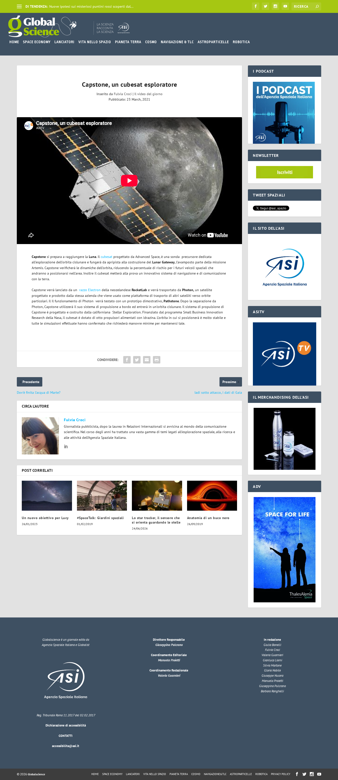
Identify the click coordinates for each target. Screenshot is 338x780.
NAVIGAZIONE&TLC (215, 774)
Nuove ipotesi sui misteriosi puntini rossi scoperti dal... (91, 6)
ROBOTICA (241, 42)
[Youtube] (285, 6)
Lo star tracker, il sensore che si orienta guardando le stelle (156, 520)
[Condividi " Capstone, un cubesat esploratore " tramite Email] (147, 360)
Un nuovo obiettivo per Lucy (45, 518)
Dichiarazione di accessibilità (66, 725)
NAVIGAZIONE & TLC (177, 42)
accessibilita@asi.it (65, 746)
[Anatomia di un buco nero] (212, 496)
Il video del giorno (148, 94)
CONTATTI (65, 736)
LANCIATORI (64, 42)
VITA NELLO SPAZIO (94, 42)
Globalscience (36, 774)
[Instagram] (275, 6)
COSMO (151, 42)
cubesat (106, 256)
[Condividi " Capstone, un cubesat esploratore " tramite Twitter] (137, 360)
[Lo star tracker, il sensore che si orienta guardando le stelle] (157, 496)
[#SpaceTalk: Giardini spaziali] (102, 496)
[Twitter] (265, 6)
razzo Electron (89, 290)
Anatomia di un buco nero (208, 518)
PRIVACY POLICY (280, 774)
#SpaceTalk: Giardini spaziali (100, 518)
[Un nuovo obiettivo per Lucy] (47, 496)
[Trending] (19, 6)
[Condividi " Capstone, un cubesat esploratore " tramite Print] (157, 360)
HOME (14, 42)
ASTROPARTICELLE (213, 42)
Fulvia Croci (123, 94)
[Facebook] (255, 6)
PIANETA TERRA (128, 42)
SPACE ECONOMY (36, 42)
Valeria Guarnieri (169, 675)
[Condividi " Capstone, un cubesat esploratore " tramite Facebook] (127, 360)
